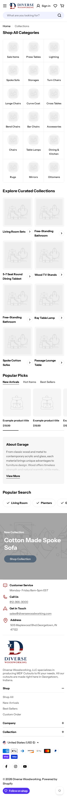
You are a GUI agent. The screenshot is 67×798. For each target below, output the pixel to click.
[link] (13, 50)
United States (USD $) (21, 742)
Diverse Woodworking (27, 779)
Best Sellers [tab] (47, 382)
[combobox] (33, 15)
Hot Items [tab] (29, 382)
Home (6, 26)
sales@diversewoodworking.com (31, 613)
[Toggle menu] (5, 6)
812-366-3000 (19, 602)
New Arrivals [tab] (11, 382)
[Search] (59, 15)
